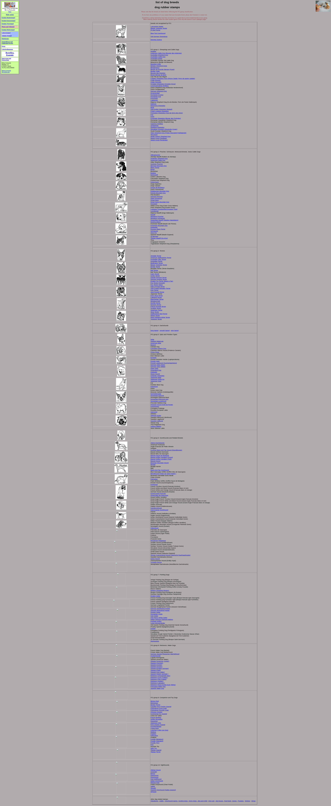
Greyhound (154, 777)
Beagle (153, 465)
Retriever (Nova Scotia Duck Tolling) (163, 685)
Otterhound (154, 528)
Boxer (153, 169)
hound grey (164, 399)
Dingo (253, 801)
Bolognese (154, 703)
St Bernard (154, 236)
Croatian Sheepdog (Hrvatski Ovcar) (163, 84)
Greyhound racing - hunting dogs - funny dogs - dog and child (186, 801)
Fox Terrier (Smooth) (158, 283)
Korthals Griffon (156, 621)
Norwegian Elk (156, 399)
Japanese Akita (156, 377)
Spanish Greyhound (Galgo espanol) (163, 790)
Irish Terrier (154, 290)
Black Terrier (155, 168)
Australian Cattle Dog (158, 57)
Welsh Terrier (155, 316)
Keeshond (154, 386)
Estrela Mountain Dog (158, 193)
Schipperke (154, 126)
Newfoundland (156, 222)
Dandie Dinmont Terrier (159, 277)
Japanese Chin (156, 723)
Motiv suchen (10, 14)
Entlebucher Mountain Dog (160, 191)
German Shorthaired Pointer (160, 609)
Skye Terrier (155, 312)
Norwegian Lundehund (158, 401)
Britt (152, 590)
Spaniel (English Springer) (160, 668)
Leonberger (155, 211)
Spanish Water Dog (157, 688)
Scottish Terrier (156, 308)
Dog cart (211, 801)
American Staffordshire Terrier (161, 258)
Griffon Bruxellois (156, 719)
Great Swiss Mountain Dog (160, 202)
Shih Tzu (154, 748)
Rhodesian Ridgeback (158, 541)
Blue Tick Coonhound (158, 33)
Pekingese (154, 735)
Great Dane (155, 200)
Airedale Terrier (156, 256)
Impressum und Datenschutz (6, 59)
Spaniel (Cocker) (156, 665)
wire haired (175, 330)
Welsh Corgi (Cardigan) (159, 138)
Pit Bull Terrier (155, 30)
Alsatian (153, 51)
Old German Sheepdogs (159, 36)
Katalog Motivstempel (8, 30)
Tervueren (154, 135)
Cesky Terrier (155, 276)
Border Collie (155, 71)
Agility (161, 801)
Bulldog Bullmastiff (154, 174)
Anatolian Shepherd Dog (159, 158)
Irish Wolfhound (156, 779)
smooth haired (165, 330)
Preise (3, 46)
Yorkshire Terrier (156, 319)
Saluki (153, 786)
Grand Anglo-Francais (158, 494)
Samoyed (154, 412)
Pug (152, 745)
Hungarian (154, 97)
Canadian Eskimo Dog (158, 348)
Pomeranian (155, 406)
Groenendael (155, 93)
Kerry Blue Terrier (157, 296)
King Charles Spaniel (158, 725)
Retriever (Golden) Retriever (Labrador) (158, 682)
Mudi (152, 107)
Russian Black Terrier (158, 229)
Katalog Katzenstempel (8, 20)
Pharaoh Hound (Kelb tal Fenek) (162, 405)
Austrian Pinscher (157, 164)
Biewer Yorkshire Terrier (159, 28)
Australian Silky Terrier (158, 259)
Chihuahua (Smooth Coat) (160, 710)
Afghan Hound (156, 770)
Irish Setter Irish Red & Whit (156, 617)
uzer (156, 231)
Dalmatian (154, 479)
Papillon (153, 734)
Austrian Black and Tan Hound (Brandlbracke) (166, 450)
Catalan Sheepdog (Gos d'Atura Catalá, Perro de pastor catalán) (173, 78)
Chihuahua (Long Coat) (159, 708)
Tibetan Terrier (156, 752)
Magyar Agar (155, 783)
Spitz (159, 381)
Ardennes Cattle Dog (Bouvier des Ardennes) (166, 53)
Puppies (241, 801)
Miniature (154, 216)
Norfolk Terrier (155, 303)
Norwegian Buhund (157, 396)
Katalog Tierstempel (8, 23)
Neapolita (154, 220)
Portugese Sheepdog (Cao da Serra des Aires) (167, 113)
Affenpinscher (155, 155)
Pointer (153, 628)
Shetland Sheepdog (157, 127)
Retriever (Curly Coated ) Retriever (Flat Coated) (159, 678)
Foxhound (154, 484)
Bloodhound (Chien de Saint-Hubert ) (163, 474)
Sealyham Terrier (156, 310)
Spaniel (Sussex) (156, 667)
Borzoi (153, 774)
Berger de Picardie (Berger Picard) (162, 69)
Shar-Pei (154, 233)
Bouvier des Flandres (158, 73)
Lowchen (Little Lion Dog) (159, 730)
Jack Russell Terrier (157, 292)
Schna (153, 231)
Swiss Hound (155, 559)
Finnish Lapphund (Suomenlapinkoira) (164, 363)
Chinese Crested (156, 712)
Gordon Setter (155, 612)
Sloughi (153, 788)
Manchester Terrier (157, 299)
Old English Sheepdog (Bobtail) (161, 109)
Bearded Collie (156, 64)
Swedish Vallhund (157, 421)
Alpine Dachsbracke (157, 443)
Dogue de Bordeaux (157, 187)
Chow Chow (155, 352)
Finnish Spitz (155, 361)
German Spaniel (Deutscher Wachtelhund (165, 654)
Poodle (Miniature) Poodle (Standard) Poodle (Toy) (157, 741)
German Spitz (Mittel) (158, 367)
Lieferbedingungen (7, 49)
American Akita (156, 343)
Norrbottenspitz (156, 394)
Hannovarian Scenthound (159, 510)
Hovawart (154, 204)
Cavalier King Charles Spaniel (161, 707)
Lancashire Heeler (157, 26)
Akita (152, 339)
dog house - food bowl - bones (226, 801)
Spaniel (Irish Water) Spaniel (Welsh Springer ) (159, 673)
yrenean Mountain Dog (159, 225)
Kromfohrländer (156, 726)
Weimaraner (155, 641)
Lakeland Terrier (156, 297)
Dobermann (155, 182)
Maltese (153, 732)
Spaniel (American (157, 661)
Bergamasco (155, 68)
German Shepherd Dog (159, 91)
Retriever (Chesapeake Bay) (160, 676)
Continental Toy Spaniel (159, 714)
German (153, 196)
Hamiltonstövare (156, 508)
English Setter (155, 596)
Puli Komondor (156, 97)
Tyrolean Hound (156, 562)
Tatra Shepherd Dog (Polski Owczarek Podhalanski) (168, 133)
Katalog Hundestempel (8, 17)
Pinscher (159, 196)
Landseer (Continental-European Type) (164, 209)
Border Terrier (155, 267)
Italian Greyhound (157, 781)
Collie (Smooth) (156, 82)
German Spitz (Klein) (158, 365)
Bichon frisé (155, 701)
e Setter (164, 618)
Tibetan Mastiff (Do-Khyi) (159, 238)
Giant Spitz (154, 368)
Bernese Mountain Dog (159, 166)
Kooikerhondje (156, 656)
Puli (152, 115)
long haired (154, 330)
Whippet (153, 792)
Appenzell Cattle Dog (158, 160)
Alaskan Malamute (157, 341)
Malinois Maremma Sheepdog (158, 105)
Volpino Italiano (156, 426)
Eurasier (153, 358)
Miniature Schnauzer (158, 218)
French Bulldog (156, 717)
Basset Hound (155, 461)
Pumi (152, 116)
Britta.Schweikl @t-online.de (6, 71)
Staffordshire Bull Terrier (159, 314)
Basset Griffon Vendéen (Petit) (161, 459)
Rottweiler (154, 227)
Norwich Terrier (156, 305)
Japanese (154, 381)
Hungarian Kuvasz (157, 95)
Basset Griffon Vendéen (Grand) (162, 457)
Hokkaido (154, 372)
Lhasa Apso (155, 728)
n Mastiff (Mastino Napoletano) (167, 220)
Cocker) (166, 661)
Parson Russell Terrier (158, 306)
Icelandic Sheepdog (157, 376)
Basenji (153, 345)
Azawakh (154, 772)
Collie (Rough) (156, 80)
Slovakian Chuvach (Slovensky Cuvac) (164, 129)
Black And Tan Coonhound (160, 470)
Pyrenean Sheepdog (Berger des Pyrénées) (166, 118)
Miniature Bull (155, 301)
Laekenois (154, 100)
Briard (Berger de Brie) (158, 75)
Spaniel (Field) (156, 670)
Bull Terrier (154, 270)
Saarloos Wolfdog (157, 124)
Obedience (155, 801)
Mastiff (153, 215)
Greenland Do (155, 370)
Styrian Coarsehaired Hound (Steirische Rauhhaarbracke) (170, 555)
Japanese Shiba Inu (157, 379)
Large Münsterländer (158, 623)
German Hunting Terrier (159, 279)
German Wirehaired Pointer (160, 610)
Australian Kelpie (156, 59)
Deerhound (154, 775)
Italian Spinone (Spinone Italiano (162, 619)
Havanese (154, 721)
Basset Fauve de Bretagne (160, 455)
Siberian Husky (156, 415)
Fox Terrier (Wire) (157, 285)
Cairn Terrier (155, 274)
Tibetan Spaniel (156, 750)
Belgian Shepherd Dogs (159, 66)
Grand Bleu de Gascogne (159, 495)
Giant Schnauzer (156, 198)
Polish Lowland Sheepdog (160, 111)
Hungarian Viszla (156, 614)
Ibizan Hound (155, 374)
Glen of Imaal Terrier (158, 287)
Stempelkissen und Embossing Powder (7, 42)
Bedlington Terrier (157, 263)
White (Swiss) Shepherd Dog (161, 136)
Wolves (247, 801)
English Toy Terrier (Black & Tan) (162, 281)
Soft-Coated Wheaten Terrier (160, 288)
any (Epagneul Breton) (161, 590)
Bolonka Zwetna (156, 40)
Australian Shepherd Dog (159, 55)
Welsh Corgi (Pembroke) (159, 140)
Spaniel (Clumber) (157, 663)
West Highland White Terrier (160, 317)
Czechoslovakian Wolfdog (160, 86)
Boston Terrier (155, 705)
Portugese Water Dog (158, 687)
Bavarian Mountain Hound (160, 463)
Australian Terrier (156, 261)
